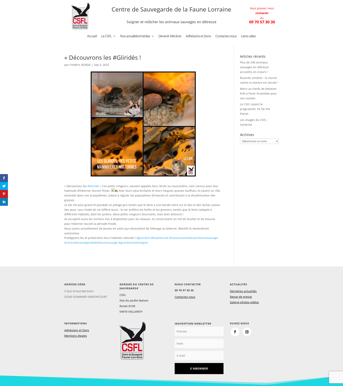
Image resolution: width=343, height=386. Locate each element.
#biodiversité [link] (160, 238)
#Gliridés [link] (94, 186)
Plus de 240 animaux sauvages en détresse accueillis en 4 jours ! (254, 67)
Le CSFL (106, 36)
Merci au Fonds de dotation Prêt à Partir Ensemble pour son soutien (258, 93)
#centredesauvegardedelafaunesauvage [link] (91, 242)
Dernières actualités (243, 291)
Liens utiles (248, 36)
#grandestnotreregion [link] (133, 242)
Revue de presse (241, 297)
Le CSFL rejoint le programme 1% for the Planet (255, 109)
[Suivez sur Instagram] (247, 332)
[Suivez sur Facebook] (235, 332)
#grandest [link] (143, 238)
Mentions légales (75, 336)
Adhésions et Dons (198, 36)
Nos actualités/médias (135, 36)
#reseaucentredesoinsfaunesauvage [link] (193, 238)
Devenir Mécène (169, 36)
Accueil (92, 36)
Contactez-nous (226, 36)
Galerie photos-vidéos (244, 302)
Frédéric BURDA (80, 65)
